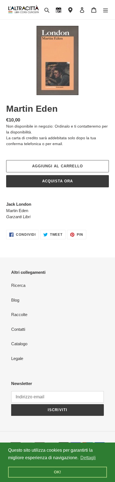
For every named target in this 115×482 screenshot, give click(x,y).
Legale (17, 358)
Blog (15, 300)
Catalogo (19, 343)
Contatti (18, 329)
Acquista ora (57, 181)
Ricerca (18, 285)
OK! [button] (57, 472)
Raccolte (19, 314)
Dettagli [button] (88, 457)
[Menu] (105, 10)
